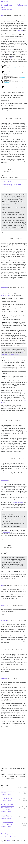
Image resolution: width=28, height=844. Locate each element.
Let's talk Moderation (6, 798)
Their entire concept (18, 502)
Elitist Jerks (20, 30)
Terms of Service (5, 836)
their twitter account (14, 57)
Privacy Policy (13, 836)
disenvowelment (6, 532)
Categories (7, 834)
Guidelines (14, 834)
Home (2, 834)
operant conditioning (5, 295)
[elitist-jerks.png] (14, 77)
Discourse (9, 840)
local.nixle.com (7, 181)
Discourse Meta (4, 1)
